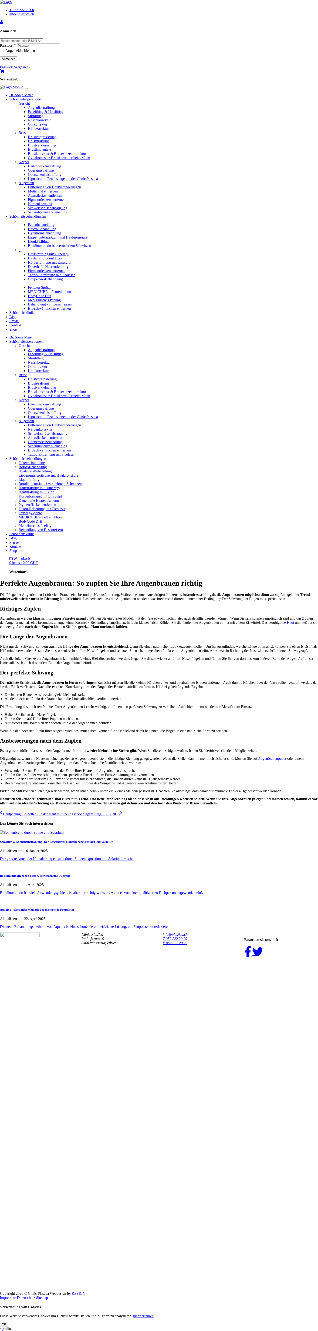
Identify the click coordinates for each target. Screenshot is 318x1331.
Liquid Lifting (38, 241)
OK (4, 1324)
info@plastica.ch (21, 14)
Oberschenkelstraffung (44, 174)
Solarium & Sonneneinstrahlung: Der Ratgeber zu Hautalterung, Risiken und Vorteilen (56, 841)
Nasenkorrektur (39, 120)
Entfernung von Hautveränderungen (54, 187)
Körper (24, 162)
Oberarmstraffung (41, 170)
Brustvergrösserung (42, 137)
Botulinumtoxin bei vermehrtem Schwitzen (59, 246)
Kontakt (15, 325)
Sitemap (42, 1298)
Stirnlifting (36, 116)
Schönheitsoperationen (26, 99)
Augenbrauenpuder (272, 758)
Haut (290, 622)
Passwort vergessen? (15, 67)
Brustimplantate (39, 149)
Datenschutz (26, 1298)
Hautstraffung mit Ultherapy (48, 254)
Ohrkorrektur (37, 124)
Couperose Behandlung (45, 442)
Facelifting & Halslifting (46, 112)
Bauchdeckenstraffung (44, 166)
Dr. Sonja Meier (21, 95)
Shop (13, 329)
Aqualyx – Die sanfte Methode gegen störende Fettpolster (37, 909)
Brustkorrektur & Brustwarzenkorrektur (57, 154)
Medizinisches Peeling (44, 300)
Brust (23, 133)
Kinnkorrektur (38, 128)
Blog (13, 317)
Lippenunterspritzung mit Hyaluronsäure (58, 237)
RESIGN (78, 1293)
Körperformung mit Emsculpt (49, 262)
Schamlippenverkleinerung (47, 212)
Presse (14, 321)
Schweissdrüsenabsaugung (47, 208)
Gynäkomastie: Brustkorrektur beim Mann (59, 158)
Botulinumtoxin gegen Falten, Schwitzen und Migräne (35, 875)
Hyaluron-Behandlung (44, 233)
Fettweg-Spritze (39, 287)
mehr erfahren (143, 1316)
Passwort (8, 45)
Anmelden (8, 59)
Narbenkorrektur (40, 204)
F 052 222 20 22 (175, 943)
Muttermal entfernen (43, 191)
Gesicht (24, 103)
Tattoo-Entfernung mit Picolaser (51, 275)
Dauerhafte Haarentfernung (48, 267)
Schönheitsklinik (21, 313)
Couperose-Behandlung (45, 279)
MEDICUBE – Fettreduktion (49, 292)
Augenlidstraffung (41, 108)
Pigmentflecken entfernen (46, 200)
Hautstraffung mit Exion (46, 258)
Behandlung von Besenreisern (50, 304)
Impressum (8, 1298)
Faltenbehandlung (41, 225)
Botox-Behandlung (42, 229)
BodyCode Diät (39, 296)
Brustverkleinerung (42, 145)
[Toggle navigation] (26, 88)
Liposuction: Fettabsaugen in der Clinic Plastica (63, 179)
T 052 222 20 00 (21, 10)
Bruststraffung (38, 141)
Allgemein (26, 183)
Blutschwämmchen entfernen (49, 308)
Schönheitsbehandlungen (27, 216)
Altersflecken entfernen (45, 195)
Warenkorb (23, 561)
